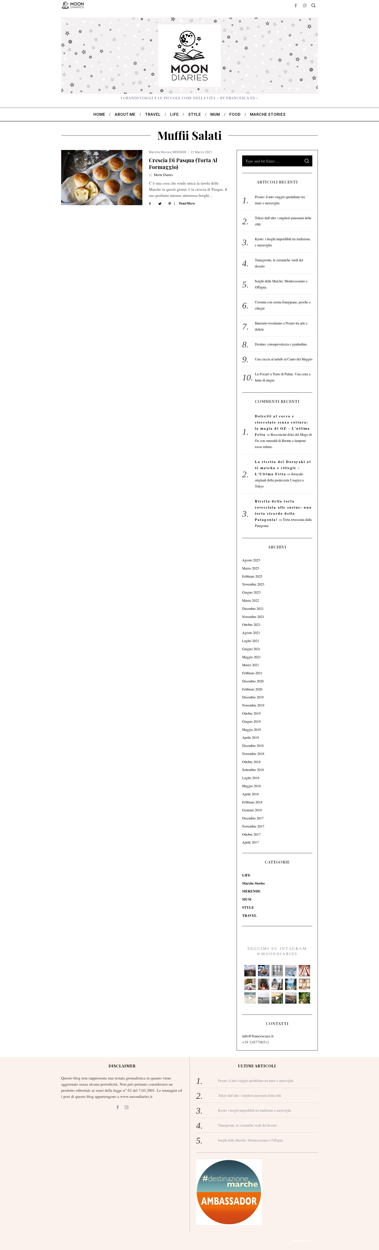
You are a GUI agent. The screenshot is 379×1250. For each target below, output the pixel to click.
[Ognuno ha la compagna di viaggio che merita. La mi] (250, 970)
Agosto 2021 (251, 632)
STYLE (248, 907)
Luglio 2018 (250, 777)
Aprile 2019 (250, 737)
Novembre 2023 (253, 584)
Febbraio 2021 (252, 673)
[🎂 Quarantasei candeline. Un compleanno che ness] (263, 984)
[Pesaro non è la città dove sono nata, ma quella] (304, 984)
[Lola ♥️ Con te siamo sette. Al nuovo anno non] (250, 984)
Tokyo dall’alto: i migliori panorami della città (249, 1095)
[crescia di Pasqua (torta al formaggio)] (101, 177)
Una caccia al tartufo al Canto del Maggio (283, 359)
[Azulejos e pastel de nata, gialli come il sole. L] (277, 970)
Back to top (302, 1240)
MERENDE (179, 152)
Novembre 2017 (253, 826)
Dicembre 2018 (253, 745)
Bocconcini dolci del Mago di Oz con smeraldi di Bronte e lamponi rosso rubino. (283, 440)
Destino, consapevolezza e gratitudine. (281, 344)
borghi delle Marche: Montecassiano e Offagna (250, 1140)
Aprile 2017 (250, 842)
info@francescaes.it (258, 1035)
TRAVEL (249, 915)
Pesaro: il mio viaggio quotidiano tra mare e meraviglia (255, 1080)
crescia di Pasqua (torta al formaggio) (183, 163)
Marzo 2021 (250, 664)
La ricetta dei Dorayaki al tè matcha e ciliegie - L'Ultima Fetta (283, 467)
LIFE (246, 875)
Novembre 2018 (253, 753)
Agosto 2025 (251, 560)
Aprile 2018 (250, 794)
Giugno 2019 (251, 721)
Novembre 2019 (253, 705)
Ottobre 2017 (251, 834)
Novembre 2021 (253, 616)
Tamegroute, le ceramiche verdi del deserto (247, 1125)
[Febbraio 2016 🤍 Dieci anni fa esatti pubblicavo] (291, 970)
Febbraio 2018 (252, 802)
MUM (246, 899)
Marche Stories (160, 152)
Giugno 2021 (251, 648)
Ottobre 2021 (251, 624)
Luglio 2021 (250, 640)
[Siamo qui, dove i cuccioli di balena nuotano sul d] (263, 998)
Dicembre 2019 (253, 697)
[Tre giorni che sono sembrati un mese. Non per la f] (263, 970)
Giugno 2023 (251, 592)
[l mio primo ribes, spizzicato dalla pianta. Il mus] (304, 998)
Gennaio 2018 (252, 810)
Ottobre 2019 (251, 713)
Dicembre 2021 (253, 608)
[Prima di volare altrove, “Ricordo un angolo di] (277, 998)
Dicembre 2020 (253, 681)
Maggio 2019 (251, 729)
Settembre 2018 (253, 769)
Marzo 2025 (250, 568)
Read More (187, 203)
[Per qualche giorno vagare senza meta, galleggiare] (304, 970)
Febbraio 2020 (252, 689)
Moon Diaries (163, 174)
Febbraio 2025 (252, 576)
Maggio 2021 (251, 657)
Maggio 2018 (251, 785)
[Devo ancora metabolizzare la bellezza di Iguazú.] (250, 998)
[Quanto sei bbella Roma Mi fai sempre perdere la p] (277, 984)
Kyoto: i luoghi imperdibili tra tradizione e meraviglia (254, 1110)
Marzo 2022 (250, 600)
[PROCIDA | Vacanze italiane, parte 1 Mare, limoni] (291, 998)
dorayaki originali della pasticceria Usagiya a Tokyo (279, 480)
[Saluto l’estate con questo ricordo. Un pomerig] (291, 984)
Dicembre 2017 (253, 818)
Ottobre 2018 (251, 761)
